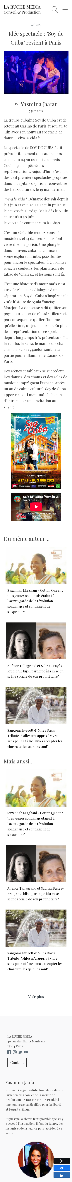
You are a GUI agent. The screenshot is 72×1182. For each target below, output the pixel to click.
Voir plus (36, 996)
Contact (17, 1062)
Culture (36, 25)
